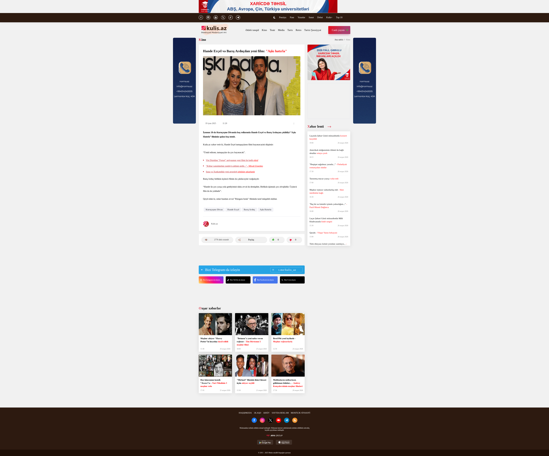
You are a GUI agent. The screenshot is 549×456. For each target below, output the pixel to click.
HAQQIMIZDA (245, 413)
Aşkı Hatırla (265, 209)
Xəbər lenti (316, 126)
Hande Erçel (233, 209)
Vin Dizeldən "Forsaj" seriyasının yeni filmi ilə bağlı (232, 160)
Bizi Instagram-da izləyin (211, 280)
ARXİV (266, 413)
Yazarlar (301, 17)
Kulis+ (329, 17)
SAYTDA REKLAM (280, 413)
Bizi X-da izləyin (290, 280)
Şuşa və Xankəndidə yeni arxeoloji (230, 171)
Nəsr (292, 17)
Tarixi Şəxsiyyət (312, 30)
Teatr (272, 30)
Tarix (290, 30)
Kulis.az (214, 224)
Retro (298, 30)
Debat (320, 17)
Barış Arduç (249, 209)
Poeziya (282, 17)
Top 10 (339, 17)
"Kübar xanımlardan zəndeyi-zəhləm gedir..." (234, 166)
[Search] (348, 17)
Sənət (311, 17)
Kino (264, 30)
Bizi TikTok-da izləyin (237, 280)
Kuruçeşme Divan (214, 209)
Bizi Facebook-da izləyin (265, 280)
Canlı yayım (338, 30)
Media (281, 30)
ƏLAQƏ (257, 413)
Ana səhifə (339, 40)
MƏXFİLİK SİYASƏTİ (300, 413)
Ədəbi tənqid (252, 30)
